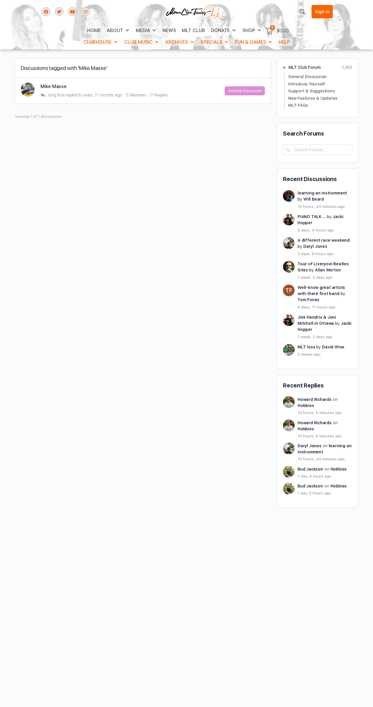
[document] (186, 353)
